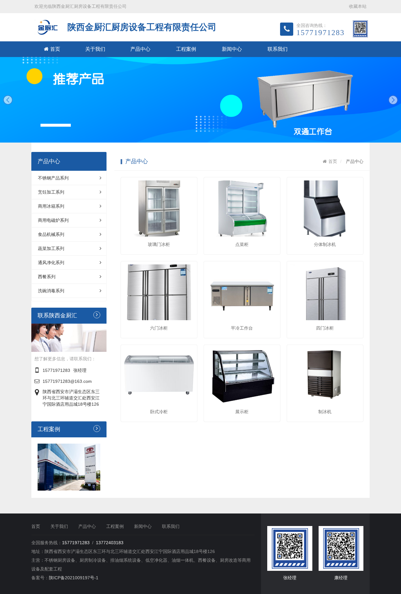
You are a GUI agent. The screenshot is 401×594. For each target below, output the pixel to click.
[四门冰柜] (325, 292)
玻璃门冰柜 (159, 244)
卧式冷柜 (159, 411)
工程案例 (186, 49)
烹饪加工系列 (51, 192)
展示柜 (241, 411)
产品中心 (140, 49)
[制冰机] (325, 376)
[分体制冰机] (325, 208)
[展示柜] (242, 376)
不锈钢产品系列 (53, 177)
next (393, 100)
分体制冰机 (325, 244)
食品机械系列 (51, 234)
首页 (55, 49)
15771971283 (56, 370)
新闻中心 (232, 49)
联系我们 (278, 49)
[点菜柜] (242, 208)
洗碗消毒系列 (51, 290)
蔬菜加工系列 (51, 248)
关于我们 (95, 49)
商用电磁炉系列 (53, 220)
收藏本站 (358, 6)
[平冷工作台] (242, 292)
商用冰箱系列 (51, 206)
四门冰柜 (325, 328)
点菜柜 (241, 244)
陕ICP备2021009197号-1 (73, 577)
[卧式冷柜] (159, 376)
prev (8, 100)
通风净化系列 (51, 262)
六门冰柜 (159, 328)
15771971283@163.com (67, 381)
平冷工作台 (242, 328)
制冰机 (324, 411)
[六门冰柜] (159, 292)
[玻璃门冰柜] (159, 208)
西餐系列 (46, 276)
